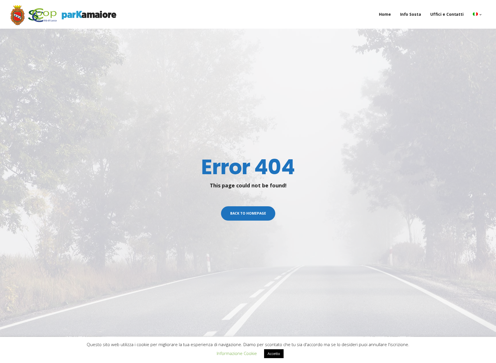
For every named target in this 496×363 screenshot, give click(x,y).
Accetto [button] (274, 353)
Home (385, 14)
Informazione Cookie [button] (237, 353)
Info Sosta (410, 14)
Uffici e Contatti (447, 14)
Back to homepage (248, 213)
